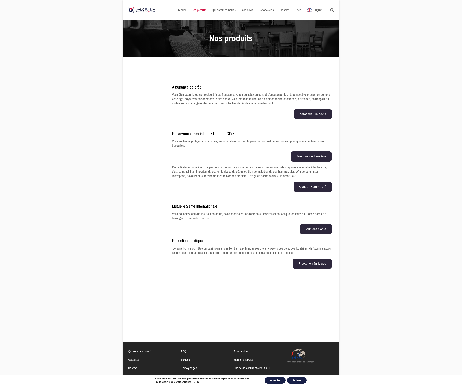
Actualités (133, 360)
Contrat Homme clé (312, 186)
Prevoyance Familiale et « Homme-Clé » (203, 134)
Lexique (185, 360)
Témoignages (189, 368)
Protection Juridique (187, 241)
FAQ (183, 351)
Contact (132, 368)
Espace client (241, 351)
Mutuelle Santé (316, 229)
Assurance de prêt (186, 87)
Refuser (296, 380)
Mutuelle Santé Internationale (194, 206)
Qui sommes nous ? (140, 351)
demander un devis (313, 114)
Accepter (275, 380)
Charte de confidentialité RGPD (252, 368)
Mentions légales (243, 360)
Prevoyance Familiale (311, 156)
